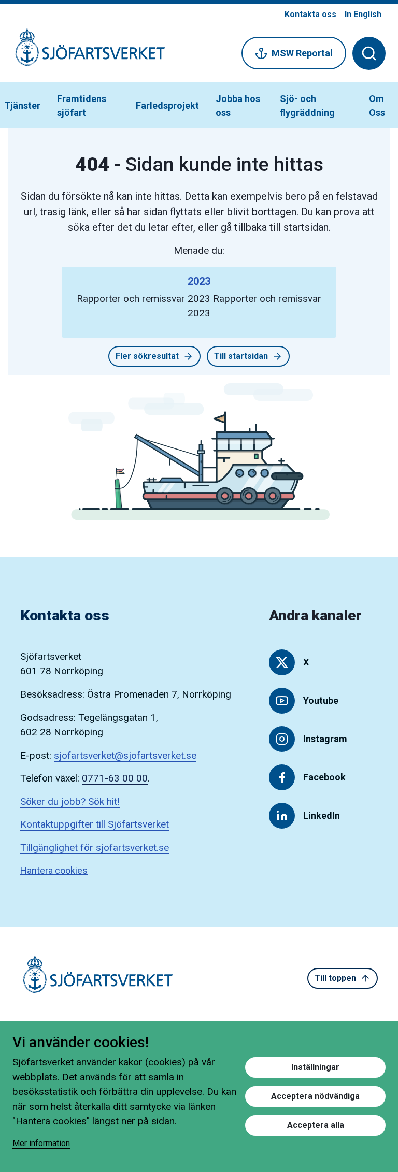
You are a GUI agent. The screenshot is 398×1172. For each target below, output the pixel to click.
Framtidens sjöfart (81, 105)
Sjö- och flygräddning (307, 105)
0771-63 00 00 (115, 778)
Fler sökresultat (147, 356)
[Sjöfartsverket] (84, 52)
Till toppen (335, 978)
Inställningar (315, 1067)
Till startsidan (241, 356)
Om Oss (377, 105)
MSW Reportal (302, 53)
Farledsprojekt (167, 105)
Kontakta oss (310, 14)
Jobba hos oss (238, 105)
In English (363, 14)
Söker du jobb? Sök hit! (70, 801)
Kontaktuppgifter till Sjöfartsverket (94, 824)
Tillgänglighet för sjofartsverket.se (94, 847)
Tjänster (22, 105)
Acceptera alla (315, 1125)
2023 (199, 281)
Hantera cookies (54, 870)
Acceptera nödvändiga (315, 1096)
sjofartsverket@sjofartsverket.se (125, 755)
